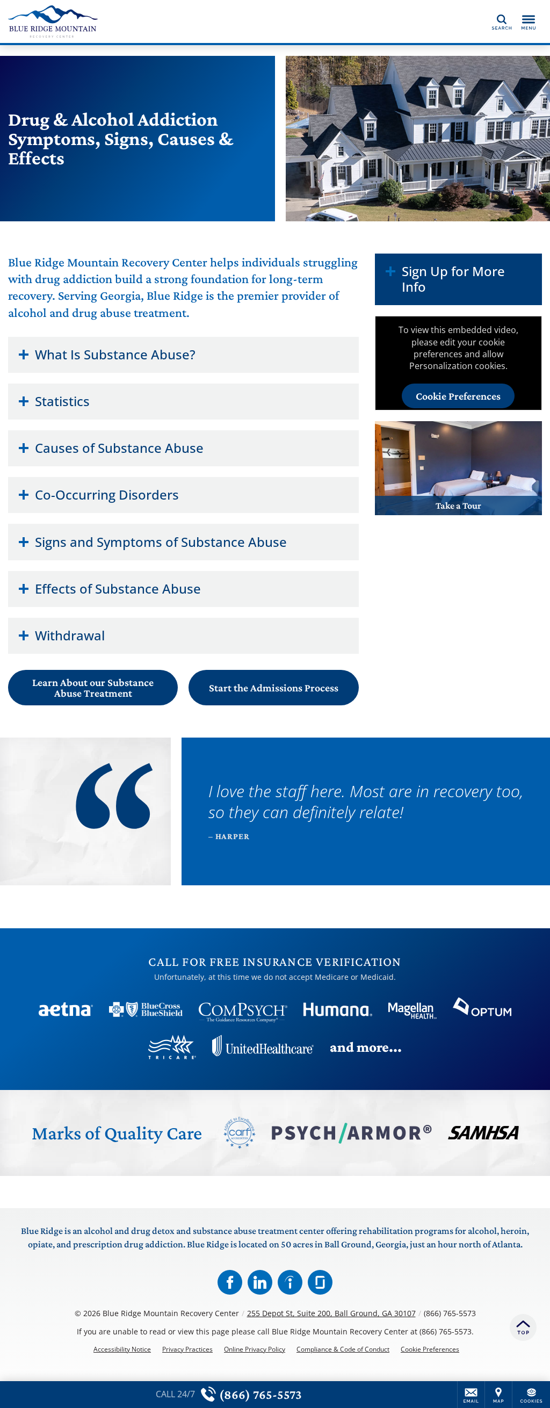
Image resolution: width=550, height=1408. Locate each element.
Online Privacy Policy (254, 1349)
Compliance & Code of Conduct (342, 1349)
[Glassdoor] (320, 1282)
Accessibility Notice (122, 1349)
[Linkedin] (260, 1282)
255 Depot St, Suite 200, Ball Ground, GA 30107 (331, 1313)
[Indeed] (290, 1282)
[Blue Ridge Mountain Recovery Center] (169, 21)
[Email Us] (471, 1394)
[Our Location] (498, 1394)
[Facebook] (230, 1282)
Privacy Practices (187, 1349)
